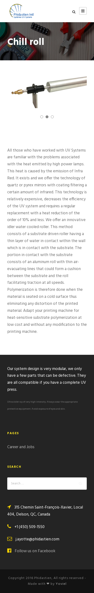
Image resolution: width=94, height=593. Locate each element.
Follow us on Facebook (35, 551)
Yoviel (61, 584)
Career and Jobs (20, 447)
